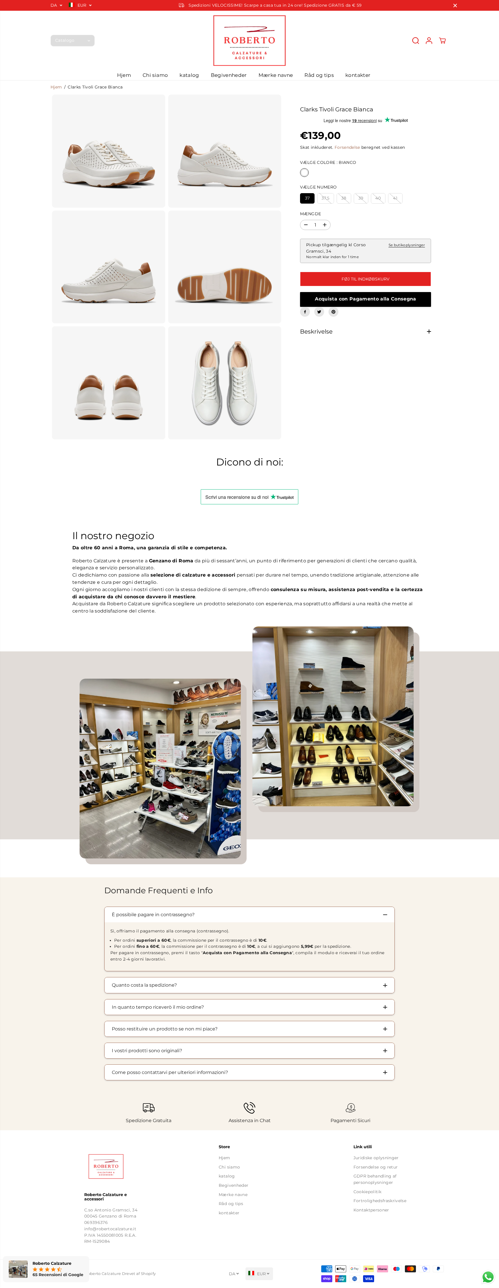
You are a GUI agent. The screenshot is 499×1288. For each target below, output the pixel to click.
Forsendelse (347, 147)
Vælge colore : (328, 162)
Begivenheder (229, 75)
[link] (115, 1166)
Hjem (124, 75)
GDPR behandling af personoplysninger (375, 1179)
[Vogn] (442, 41)
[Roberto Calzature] (249, 40)
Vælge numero (318, 187)
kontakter (357, 75)
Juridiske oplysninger (376, 1157)
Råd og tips (319, 75)
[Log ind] (429, 41)
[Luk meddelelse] (455, 5)
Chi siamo (155, 75)
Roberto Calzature (103, 1273)
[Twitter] (319, 312)
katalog (189, 75)
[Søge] (416, 41)
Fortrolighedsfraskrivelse (380, 1200)
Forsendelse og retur (375, 1167)
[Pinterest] (333, 312)
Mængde (310, 213)
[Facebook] (305, 312)
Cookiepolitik (367, 1191)
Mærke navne (276, 75)
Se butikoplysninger (407, 245)
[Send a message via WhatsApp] (488, 1277)
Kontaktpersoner (371, 1210)
